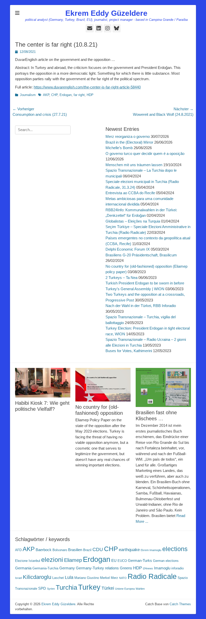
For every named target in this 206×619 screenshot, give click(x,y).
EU (114, 560)
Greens (126, 568)
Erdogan (66, 95)
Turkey (89, 587)
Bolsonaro (60, 550)
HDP (90, 95)
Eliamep (73, 560)
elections (175, 549)
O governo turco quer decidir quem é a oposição (145, 153)
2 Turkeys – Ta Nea (121, 277)
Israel (18, 577)
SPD (42, 588)
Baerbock (44, 550)
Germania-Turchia (45, 568)
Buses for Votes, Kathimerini (129, 351)
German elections (166, 561)
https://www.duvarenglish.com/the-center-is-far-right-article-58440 (87, 87)
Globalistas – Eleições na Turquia (133, 221)
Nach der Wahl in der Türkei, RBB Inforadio (141, 305)
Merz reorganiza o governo (128, 136)
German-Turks (140, 560)
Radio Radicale (152, 576)
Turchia (66, 587)
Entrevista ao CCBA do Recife (130, 193)
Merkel (105, 578)
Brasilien (75, 550)
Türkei (107, 588)
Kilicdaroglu (37, 577)
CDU (97, 549)
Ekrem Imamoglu (151, 550)
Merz (114, 578)
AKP (46, 95)
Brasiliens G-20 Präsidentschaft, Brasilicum (141, 255)
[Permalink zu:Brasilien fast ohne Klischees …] (163, 387)
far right (79, 95)
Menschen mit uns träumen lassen (134, 165)
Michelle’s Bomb (119, 148)
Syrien (51, 588)
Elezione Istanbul (27, 561)
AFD (18, 550)
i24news (148, 568)
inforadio (177, 568)
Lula (69, 577)
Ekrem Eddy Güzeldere (106, 13)
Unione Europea (125, 588)
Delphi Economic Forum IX (128, 249)
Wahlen (140, 588)
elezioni (52, 559)
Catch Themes (180, 604)
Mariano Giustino (86, 578)
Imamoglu (162, 568)
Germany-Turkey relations (97, 568)
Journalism (28, 95)
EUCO (122, 561)
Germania (23, 568)
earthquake (129, 549)
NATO (123, 577)
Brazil (87, 550)
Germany (67, 568)
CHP (54, 95)
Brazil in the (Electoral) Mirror (129, 142)
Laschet (58, 578)
